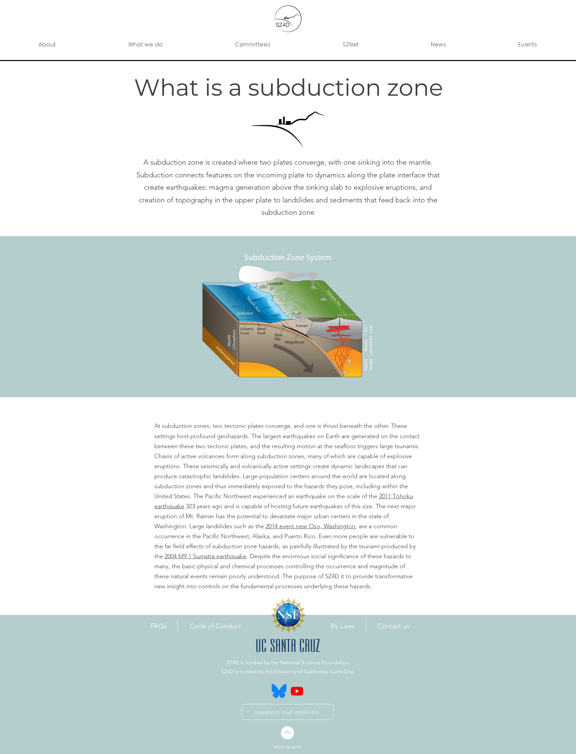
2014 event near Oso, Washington (310, 526)
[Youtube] (297, 691)
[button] (47, 44)
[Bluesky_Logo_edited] (279, 691)
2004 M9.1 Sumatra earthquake (205, 556)
